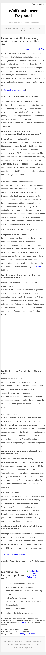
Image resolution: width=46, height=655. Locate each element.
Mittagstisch (17, 28)
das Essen (37, 267)
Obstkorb (7, 28)
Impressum (28, 648)
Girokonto (38, 641)
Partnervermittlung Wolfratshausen (21, 641)
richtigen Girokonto (27, 634)
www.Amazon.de (26, 613)
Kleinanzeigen (11, 644)
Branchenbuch (29, 28)
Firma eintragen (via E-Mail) (34, 49)
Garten (30, 644)
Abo (33, 4)
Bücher (38, 28)
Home (6, 641)
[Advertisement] (23, 343)
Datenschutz (18, 648)
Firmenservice (22, 644)
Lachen (37, 644)
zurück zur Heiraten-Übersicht (13, 90)
